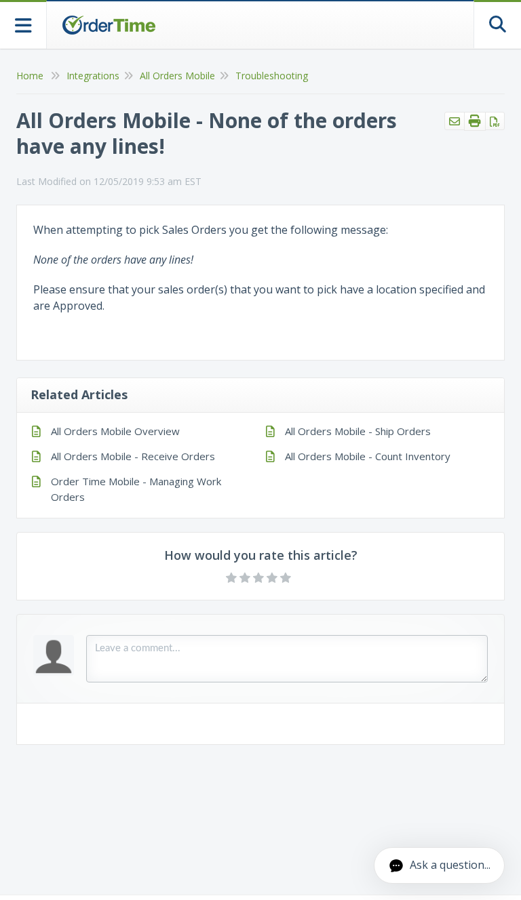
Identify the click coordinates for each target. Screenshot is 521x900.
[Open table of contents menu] (23, 24)
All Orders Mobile (177, 75)
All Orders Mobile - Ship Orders (358, 431)
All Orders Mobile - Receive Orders (133, 456)
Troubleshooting (271, 75)
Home (29, 75)
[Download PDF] (495, 121)
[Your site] (108, 25)
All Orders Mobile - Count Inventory (367, 456)
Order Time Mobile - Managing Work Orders (136, 489)
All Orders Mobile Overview (115, 431)
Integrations (92, 75)
